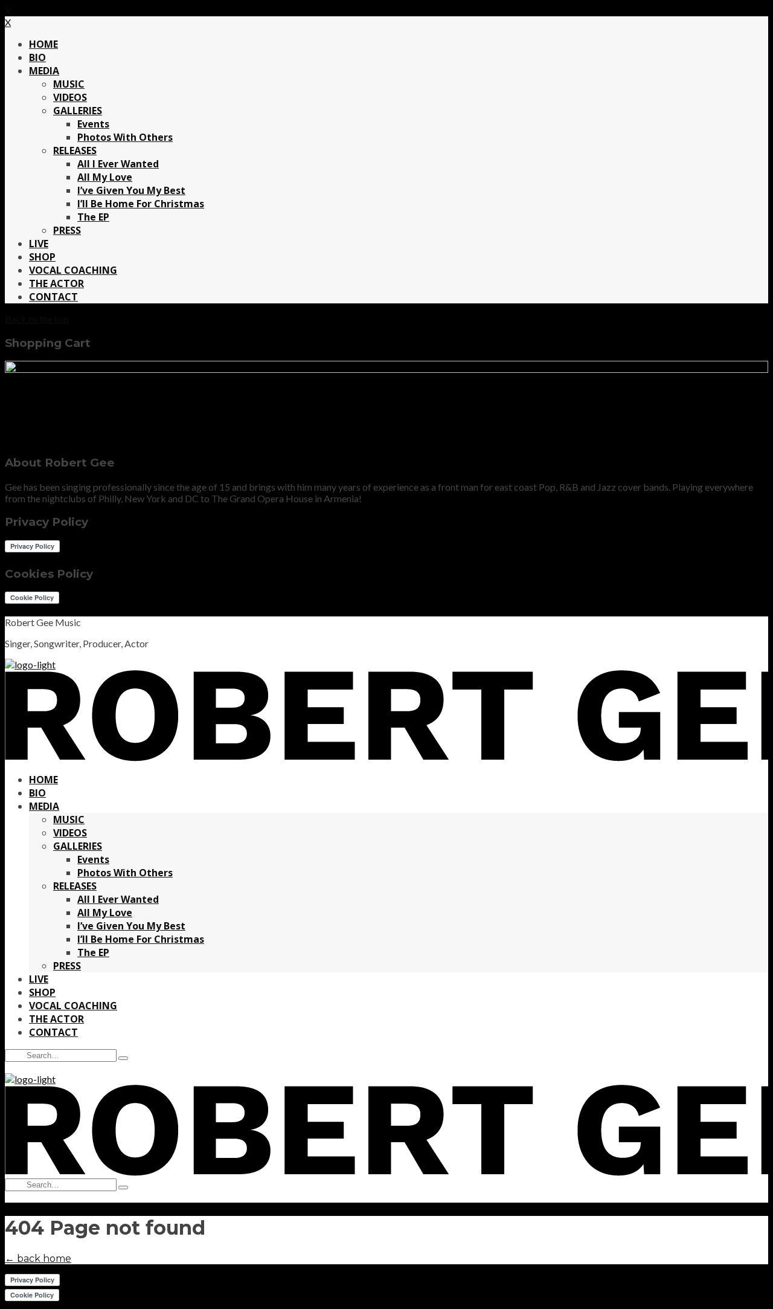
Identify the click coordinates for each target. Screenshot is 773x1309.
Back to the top (37, 319)
